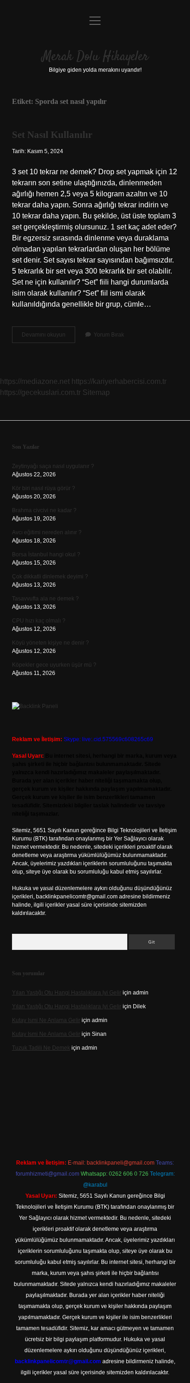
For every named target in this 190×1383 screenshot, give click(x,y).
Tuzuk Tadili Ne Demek (41, 1048)
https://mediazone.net (35, 381)
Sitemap (96, 392)
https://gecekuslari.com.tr (40, 392)
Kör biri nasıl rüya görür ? (43, 488)
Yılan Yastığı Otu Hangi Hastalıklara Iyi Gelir (66, 992)
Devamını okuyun (48, 337)
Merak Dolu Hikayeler (95, 57)
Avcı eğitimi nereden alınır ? (47, 532)
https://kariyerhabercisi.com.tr (118, 381)
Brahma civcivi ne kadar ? (44, 510)
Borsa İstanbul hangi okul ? (46, 554)
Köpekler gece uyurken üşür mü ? (54, 665)
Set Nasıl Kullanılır (52, 134)
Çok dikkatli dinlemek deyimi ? (50, 576)
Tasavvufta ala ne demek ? (45, 598)
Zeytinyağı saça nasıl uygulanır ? (53, 466)
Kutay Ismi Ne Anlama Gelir (46, 1020)
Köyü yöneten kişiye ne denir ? (50, 643)
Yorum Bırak (109, 334)
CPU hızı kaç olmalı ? (38, 620)
